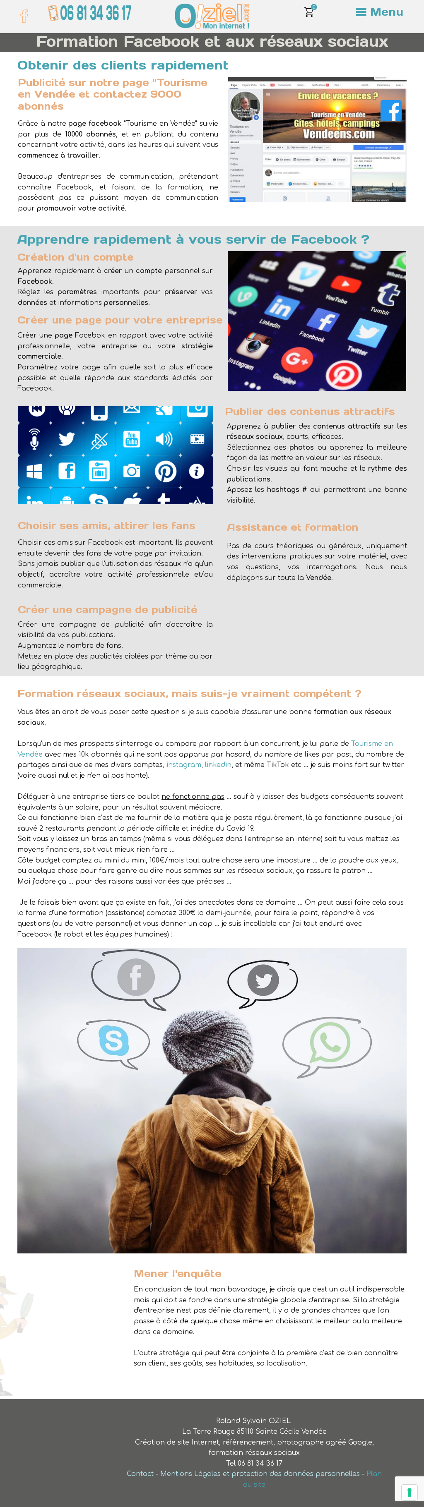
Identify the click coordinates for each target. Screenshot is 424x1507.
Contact (140, 1474)
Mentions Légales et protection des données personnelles (260, 1474)
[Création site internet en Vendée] (212, 16)
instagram (183, 765)
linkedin (218, 765)
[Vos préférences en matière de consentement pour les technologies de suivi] (409, 1492)
